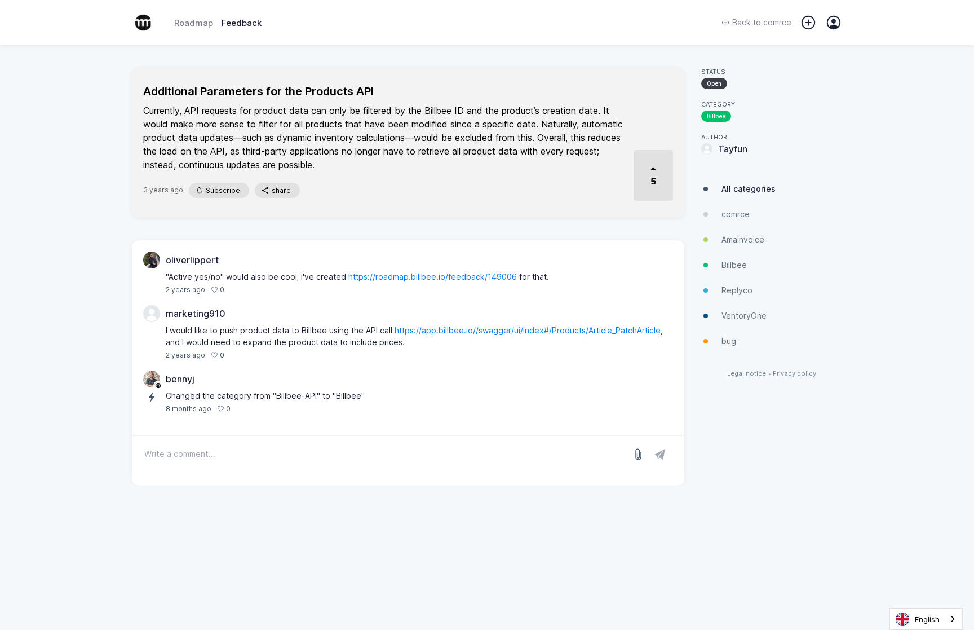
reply (238, 289)
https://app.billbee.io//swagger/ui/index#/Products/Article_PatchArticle (528, 330)
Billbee (716, 116)
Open (714, 83)
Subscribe (223, 190)
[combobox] (926, 619)
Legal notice (746, 374)
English (927, 619)
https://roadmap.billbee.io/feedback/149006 (432, 276)
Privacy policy (794, 374)
